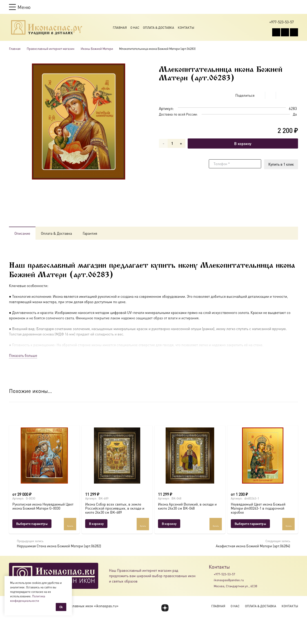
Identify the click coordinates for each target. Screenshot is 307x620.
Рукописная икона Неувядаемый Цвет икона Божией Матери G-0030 (42, 506)
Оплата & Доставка (158, 27)
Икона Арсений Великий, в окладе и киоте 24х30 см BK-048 (187, 506)
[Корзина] (287, 7)
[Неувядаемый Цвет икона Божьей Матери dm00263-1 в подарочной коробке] (263, 455)
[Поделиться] (259, 95)
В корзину (242, 143)
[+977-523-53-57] (211, 574)
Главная (120, 27)
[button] (19, 7)
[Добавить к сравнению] (294, 95)
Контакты (186, 27)
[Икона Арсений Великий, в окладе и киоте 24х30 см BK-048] (190, 455)
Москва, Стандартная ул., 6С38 (235, 586)
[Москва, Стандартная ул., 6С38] (211, 586)
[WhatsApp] (285, 32)
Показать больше (23, 355)
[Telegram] (294, 32)
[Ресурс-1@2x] (46, 27)
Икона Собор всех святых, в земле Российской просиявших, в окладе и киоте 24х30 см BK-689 (114, 508)
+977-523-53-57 (224, 574)
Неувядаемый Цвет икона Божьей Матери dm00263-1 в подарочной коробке (258, 508)
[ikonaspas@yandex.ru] (211, 580)
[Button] (296, 7)
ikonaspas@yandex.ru (229, 580)
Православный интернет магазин (50, 48)
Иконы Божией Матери (97, 48)
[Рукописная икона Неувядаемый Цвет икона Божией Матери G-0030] (44, 455)
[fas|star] (165, 608)
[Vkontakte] (276, 32)
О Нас (134, 27)
